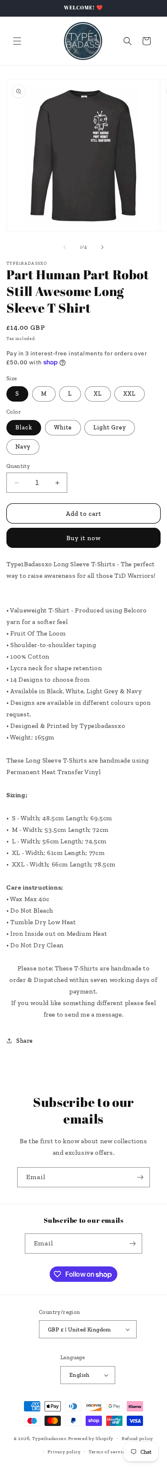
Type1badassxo (49, 1438)
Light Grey (109, 427)
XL (98, 393)
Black (23, 427)
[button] (17, 41)
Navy (22, 446)
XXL (129, 393)
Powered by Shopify (91, 1438)
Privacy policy (64, 1452)
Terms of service (108, 1452)
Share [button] (24, 1040)
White (63, 427)
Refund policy (137, 1438)
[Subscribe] (140, 1177)
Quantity (18, 466)
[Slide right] (102, 247)
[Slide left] (64, 247)
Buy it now (83, 538)
